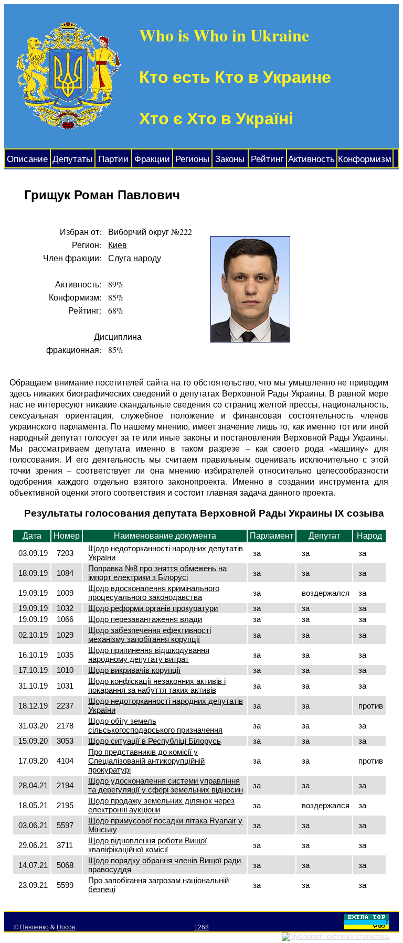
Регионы (192, 159)
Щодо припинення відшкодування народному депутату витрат (148, 654)
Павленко (34, 927)
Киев (117, 244)
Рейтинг (267, 159)
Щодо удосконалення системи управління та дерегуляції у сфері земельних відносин (165, 785)
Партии (113, 159)
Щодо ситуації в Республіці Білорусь (154, 740)
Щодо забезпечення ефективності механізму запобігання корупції (149, 635)
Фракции (152, 159)
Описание (27, 159)
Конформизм (364, 159)
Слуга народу (134, 257)
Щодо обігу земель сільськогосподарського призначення (155, 725)
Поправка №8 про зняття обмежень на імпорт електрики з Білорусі (157, 573)
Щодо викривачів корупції (134, 670)
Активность (311, 159)
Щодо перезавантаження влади (145, 619)
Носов (66, 927)
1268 (201, 927)
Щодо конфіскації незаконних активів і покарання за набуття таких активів (157, 685)
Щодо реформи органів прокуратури (153, 608)
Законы (230, 159)
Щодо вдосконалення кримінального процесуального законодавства (153, 593)
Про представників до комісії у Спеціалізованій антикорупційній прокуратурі (146, 760)
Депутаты (72, 159)
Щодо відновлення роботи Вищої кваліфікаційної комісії (147, 845)
